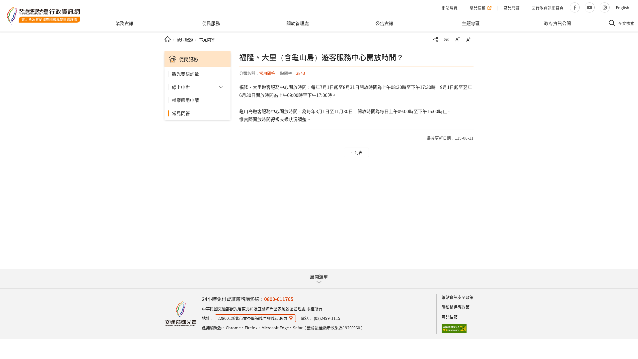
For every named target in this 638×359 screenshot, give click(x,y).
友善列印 (447, 39)
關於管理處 (297, 23)
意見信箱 (450, 317)
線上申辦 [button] (181, 87)
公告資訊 (384, 23)
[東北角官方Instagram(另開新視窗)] (605, 7)
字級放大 (469, 39)
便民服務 (211, 23)
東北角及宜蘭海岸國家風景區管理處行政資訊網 (43, 15)
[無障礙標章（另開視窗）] (454, 328)
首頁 (167, 39)
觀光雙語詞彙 (185, 74)
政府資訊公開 (557, 23)
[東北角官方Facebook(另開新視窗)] (575, 7)
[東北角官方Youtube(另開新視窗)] (590, 7)
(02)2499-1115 (327, 318)
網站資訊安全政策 (458, 297)
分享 (436, 39)
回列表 (356, 152)
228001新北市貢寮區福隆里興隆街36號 (252, 318)
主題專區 (471, 23)
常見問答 (181, 113)
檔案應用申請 (185, 100)
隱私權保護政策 (456, 307)
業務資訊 (124, 23)
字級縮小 (458, 39)
